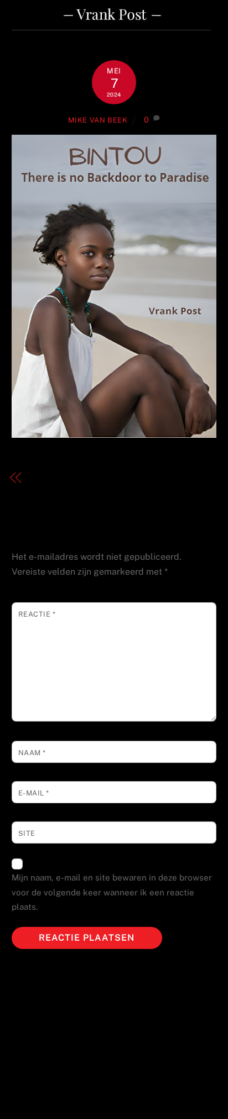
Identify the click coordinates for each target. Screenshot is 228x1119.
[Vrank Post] (111, 25)
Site (26, 833)
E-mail (33, 793)
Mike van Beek (97, 120)
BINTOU (47, 477)
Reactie (37, 614)
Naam (32, 753)
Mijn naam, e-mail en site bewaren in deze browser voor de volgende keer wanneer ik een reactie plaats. (112, 892)
